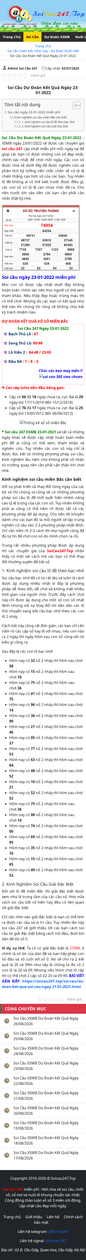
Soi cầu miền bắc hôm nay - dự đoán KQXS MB (43, 51)
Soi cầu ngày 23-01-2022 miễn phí (34, 112)
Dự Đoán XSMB (57, 36)
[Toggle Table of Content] (74, 105)
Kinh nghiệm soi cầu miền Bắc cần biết (41, 117)
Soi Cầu (32, 36)
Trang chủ (43, 46)
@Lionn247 (59, 1231)
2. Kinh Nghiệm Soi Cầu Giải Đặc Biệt (45, 126)
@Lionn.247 (56, 1240)
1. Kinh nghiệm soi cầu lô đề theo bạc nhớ (48, 122)
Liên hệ (53, 1216)
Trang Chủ (12, 36)
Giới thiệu (33, 1216)
